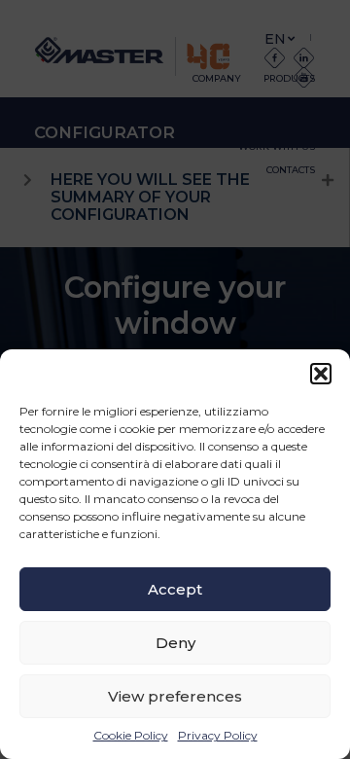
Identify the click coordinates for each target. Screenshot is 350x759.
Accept (175, 589)
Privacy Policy (218, 735)
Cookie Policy (130, 735)
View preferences (175, 696)
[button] (321, 373)
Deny (175, 642)
